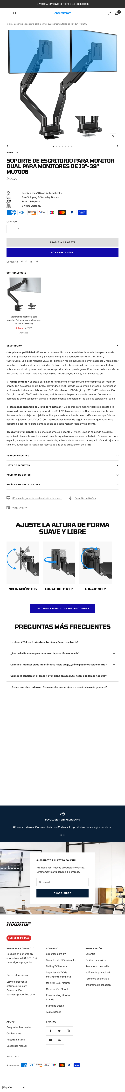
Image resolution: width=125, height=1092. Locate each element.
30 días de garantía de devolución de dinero (37, 498)
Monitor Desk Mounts (58, 982)
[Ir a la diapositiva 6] (68, 146)
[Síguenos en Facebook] (50, 1030)
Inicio (9, 24)
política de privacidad (97, 972)
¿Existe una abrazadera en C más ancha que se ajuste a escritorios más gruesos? (58, 687)
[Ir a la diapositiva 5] (65, 146)
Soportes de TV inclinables (61, 960)
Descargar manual (17, 1045)
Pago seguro (19, 507)
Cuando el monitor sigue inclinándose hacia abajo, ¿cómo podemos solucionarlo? (58, 664)
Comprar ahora (62, 252)
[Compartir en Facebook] (22, 262)
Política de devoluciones (23, 484)
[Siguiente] (117, 146)
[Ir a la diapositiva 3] (59, 146)
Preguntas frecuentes (19, 1027)
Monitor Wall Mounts (57, 989)
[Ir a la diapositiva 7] (71, 146)
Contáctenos (14, 1033)
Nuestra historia (16, 1039)
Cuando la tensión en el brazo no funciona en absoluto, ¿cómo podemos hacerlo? (58, 675)
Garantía (90, 953)
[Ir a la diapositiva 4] (62, 146)
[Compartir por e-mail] (37, 262)
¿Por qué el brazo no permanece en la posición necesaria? (45, 653)
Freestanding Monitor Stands (58, 997)
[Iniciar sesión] (109, 13)
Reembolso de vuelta (97, 966)
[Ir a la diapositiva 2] (56, 146)
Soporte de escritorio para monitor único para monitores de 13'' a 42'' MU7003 (24, 320)
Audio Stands (53, 1011)
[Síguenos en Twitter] (59, 1030)
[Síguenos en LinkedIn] (59, 1039)
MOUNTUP (12, 152)
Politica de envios (19, 475)
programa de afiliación (98, 984)
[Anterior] (8, 146)
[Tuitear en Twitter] (31, 262)
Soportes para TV (56, 953)
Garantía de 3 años (85, 498)
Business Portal (18, 938)
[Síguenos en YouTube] (50, 1039)
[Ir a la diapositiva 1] (53, 146)
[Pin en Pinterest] (26, 262)
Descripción (14, 346)
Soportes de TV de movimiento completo (58, 974)
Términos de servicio (97, 978)
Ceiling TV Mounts (56, 966)
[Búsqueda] (14, 13)
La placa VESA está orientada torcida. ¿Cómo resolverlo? (44, 642)
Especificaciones (18, 455)
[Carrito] (116, 13)
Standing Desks (55, 1005)
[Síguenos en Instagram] (68, 1030)
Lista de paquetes (18, 465)
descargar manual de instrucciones (62, 608)
